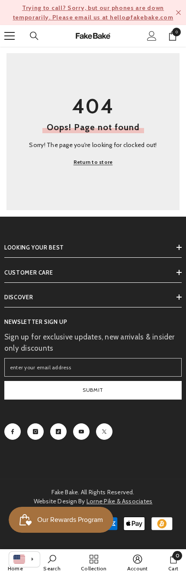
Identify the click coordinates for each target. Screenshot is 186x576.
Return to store (93, 162)
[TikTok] (58, 431)
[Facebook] (12, 431)
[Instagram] (35, 431)
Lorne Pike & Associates (120, 501)
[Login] (152, 36)
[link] (51, 562)
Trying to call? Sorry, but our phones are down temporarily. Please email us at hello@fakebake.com (93, 12)
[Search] (34, 36)
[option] (93, 12)
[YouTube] (81, 431)
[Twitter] (104, 431)
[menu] (9, 36)
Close (178, 13)
